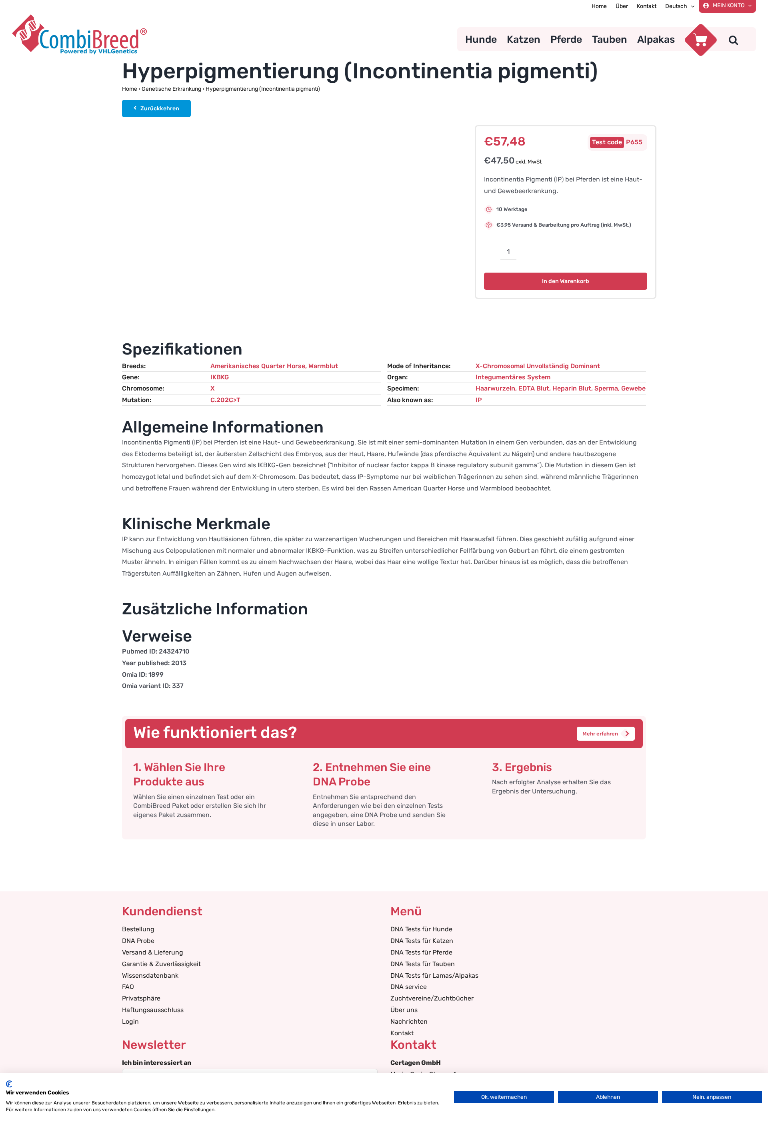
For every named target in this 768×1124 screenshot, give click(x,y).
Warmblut (323, 366)
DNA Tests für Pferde (421, 952)
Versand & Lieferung (152, 952)
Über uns (404, 1010)
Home (129, 89)
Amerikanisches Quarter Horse (257, 366)
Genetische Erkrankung (171, 89)
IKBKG (219, 377)
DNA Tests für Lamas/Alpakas (434, 975)
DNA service (408, 986)
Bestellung (138, 929)
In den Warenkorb (565, 281)
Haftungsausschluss (153, 1010)
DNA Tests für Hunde (421, 929)
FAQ (128, 986)
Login (130, 1021)
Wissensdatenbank (150, 975)
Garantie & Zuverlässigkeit (161, 964)
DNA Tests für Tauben (422, 964)
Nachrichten (409, 1021)
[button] (733, 39)
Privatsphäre (141, 998)
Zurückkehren (159, 108)
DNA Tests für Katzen (421, 941)
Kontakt (402, 1033)
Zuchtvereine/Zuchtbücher (432, 998)
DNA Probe (138, 941)
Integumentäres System (513, 377)
